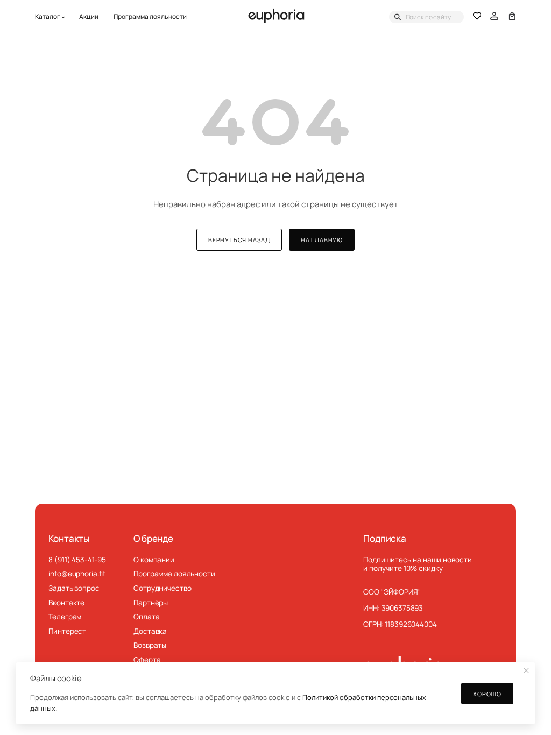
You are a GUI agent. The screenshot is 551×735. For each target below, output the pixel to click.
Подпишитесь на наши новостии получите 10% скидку (417, 564)
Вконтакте (66, 602)
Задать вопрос (73, 588)
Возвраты (149, 645)
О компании (153, 559)
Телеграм (64, 616)
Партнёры (150, 602)
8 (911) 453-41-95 (77, 559)
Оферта (146, 659)
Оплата (146, 616)
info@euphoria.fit (76, 573)
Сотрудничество (162, 588)
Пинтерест (67, 631)
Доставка (150, 631)
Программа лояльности (150, 16)
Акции (88, 16)
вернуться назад (239, 240)
